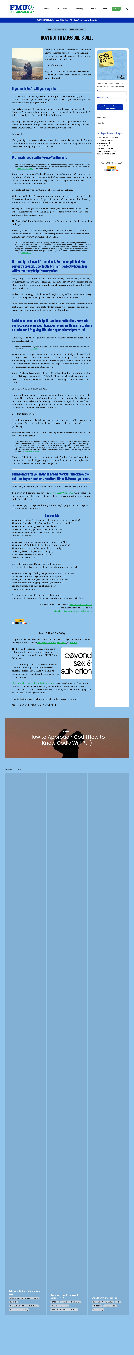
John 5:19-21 (26, 253)
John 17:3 (34, 349)
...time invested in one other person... (24, 1298)
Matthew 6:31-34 (31, 451)
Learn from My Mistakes (71, 1302)
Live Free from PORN (105, 148)
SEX (118, 1302)
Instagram (42, 642)
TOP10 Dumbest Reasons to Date (64, 1310)
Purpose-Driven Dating (19, 1310)
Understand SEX (103, 143)
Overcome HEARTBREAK (107, 151)
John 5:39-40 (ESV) (25, 169)
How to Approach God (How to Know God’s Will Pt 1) (67, 738)
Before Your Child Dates (60, 20)
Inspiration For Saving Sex (103, 1302)
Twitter (73, 642)
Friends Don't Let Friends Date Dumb (24, 1306)
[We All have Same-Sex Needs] (108, 1044)
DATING (13, 1302)
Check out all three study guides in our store (33, 683)
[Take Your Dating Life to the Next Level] (25, 1044)
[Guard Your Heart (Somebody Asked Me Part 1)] (67, 1044)
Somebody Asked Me (60, 1306)
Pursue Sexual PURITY (106, 146)
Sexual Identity (110, 1306)
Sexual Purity (98, 1310)
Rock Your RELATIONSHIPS (107, 138)
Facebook (61, 642)
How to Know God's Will (57, 29)
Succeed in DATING (105, 140)
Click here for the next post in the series (73, 611)
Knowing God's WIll (77, 29)
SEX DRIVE (96, 1306)
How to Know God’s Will (61, 493)
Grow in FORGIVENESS (106, 154)
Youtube (52, 642)
